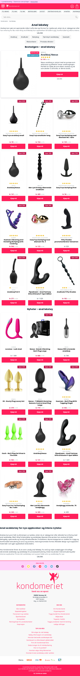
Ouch (13, 451)
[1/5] (13, 288)
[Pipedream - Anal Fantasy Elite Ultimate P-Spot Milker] (40, 257)
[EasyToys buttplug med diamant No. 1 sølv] (66, 100)
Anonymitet (34, 1)
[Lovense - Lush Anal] (13, 314)
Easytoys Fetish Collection (13, 503)
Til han (14, 11)
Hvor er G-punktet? (40, 648)
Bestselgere (32, 11)
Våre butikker (20, 609)
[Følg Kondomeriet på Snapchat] (28, 568)
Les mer (59, 78)
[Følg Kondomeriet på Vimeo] (46, 568)
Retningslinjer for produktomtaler (20, 622)
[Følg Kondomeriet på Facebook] (34, 568)
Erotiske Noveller (54, 11)
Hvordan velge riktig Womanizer (40, 650)
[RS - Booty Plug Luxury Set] (13, 366)
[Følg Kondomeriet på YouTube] (40, 568)
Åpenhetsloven (21, 617)
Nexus (13, 185)
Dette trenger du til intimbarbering (40, 645)
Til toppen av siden (40, 673)
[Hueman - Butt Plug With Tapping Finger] (66, 366)
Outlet (42, 11)
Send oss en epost (40, 591)
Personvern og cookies (20, 614)
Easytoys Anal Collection (13, 133)
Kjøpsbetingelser (20, 611)
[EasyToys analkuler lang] (40, 100)
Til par (22, 11)
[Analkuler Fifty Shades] (66, 257)
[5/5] (13, 131)
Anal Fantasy (40, 290)
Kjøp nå (59, 74)
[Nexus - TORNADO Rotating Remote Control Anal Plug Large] (40, 366)
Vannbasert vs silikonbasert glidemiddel (40, 640)
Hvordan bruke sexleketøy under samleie (40, 653)
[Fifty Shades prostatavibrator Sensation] (66, 205)
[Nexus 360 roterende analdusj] (66, 314)
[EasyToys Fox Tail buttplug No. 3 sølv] (13, 470)
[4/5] (40, 501)
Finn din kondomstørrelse (40, 643)
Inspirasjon (21, 624)
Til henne (5, 11)
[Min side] (72, 6)
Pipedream (66, 503)
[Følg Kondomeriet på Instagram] (22, 568)
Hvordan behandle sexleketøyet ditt (40, 637)
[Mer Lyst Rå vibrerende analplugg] (40, 470)
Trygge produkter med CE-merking (59, 622)
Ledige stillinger (59, 624)
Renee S (13, 399)
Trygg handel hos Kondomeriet (59, 614)
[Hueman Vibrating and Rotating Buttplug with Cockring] (13, 205)
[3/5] (66, 288)
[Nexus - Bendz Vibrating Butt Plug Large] (40, 314)
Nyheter (67, 11)
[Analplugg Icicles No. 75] (66, 470)
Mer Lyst (39, 185)
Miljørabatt (59, 617)
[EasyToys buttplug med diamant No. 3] (40, 205)
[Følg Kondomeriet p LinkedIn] (51, 568)
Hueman (13, 237)
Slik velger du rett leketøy (40, 632)
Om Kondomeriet (59, 609)
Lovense (13, 347)
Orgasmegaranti (59, 611)
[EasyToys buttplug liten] (66, 153)
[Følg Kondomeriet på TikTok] (57, 568)
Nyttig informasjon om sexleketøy (40, 635)
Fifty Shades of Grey (66, 237)
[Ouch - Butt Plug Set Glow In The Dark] (13, 418)
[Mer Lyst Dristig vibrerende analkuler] (40, 153)
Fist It (13, 290)
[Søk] (76, 17)
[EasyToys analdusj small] (13, 100)
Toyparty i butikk (59, 619)
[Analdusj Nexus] (20, 52)
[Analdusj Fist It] (13, 257)
